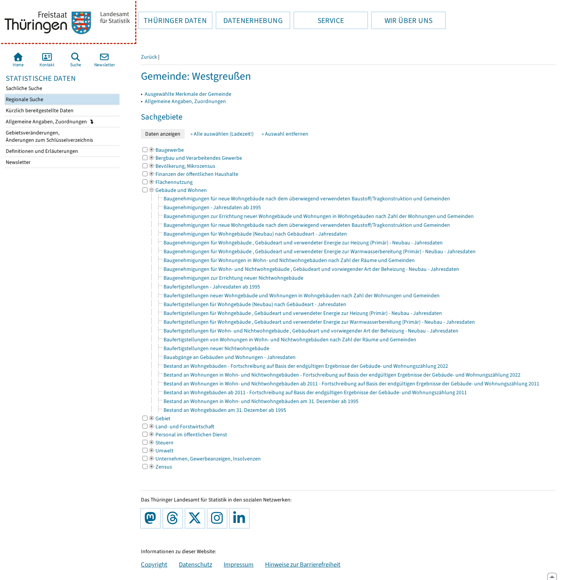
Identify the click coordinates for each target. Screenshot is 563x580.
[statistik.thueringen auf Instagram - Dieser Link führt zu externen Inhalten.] (219, 518)
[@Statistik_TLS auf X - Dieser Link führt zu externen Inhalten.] (196, 518)
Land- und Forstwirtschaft (181, 426)
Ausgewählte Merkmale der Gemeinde (188, 94)
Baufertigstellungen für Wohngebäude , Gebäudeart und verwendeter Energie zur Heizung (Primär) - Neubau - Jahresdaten (303, 313)
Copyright (154, 564)
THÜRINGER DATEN (172, 20)
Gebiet (159, 418)
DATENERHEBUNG (249, 20)
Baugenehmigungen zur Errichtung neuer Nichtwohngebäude (233, 278)
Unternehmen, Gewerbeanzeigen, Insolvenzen (205, 458)
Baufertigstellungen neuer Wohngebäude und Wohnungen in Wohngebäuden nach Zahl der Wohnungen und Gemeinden (302, 295)
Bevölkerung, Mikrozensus (182, 166)
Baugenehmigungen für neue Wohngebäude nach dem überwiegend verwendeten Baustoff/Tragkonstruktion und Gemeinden (307, 198)
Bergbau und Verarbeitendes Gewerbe (195, 158)
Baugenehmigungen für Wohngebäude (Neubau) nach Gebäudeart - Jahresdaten (255, 234)
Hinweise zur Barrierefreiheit (302, 564)
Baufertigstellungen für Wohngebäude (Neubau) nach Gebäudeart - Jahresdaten (255, 304)
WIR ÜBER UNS (401, 20)
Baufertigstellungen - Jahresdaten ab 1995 (212, 286)
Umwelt (161, 450)
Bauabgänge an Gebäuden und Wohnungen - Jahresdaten (230, 357)
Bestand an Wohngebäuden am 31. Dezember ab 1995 (225, 410)
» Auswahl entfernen (285, 134)
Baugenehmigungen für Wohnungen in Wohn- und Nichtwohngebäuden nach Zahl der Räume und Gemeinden (289, 260)
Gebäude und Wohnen (178, 190)
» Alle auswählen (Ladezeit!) (222, 134)
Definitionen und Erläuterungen (41, 151)
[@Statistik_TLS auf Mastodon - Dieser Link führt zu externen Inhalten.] (152, 518)
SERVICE (318, 20)
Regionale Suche (24, 99)
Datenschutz (195, 564)
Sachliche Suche (23, 88)
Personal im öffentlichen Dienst (188, 434)
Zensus (160, 466)
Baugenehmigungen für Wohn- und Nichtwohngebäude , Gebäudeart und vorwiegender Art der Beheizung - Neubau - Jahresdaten (311, 269)
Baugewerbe (166, 150)
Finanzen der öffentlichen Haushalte (193, 174)
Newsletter (18, 162)
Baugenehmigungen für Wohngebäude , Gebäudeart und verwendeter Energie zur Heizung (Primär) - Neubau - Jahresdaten (303, 242)
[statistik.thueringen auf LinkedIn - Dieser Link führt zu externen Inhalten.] (241, 518)
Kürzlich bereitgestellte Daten (39, 110)
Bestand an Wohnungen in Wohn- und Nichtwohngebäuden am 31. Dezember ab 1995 (261, 401)
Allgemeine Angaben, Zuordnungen (47, 121)
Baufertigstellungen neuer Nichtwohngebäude (216, 348)
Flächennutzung (171, 182)
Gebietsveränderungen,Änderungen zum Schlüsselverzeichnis (49, 136)
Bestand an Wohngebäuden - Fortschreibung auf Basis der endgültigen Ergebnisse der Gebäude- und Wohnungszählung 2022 (306, 366)
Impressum (239, 564)
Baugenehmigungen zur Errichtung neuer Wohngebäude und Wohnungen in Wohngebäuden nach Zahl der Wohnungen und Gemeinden (319, 216)
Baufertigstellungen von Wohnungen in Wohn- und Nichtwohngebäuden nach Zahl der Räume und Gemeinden (290, 339)
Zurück (149, 57)
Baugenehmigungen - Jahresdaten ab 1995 (212, 207)
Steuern (161, 442)
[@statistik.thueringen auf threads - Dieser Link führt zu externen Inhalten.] (174, 518)
